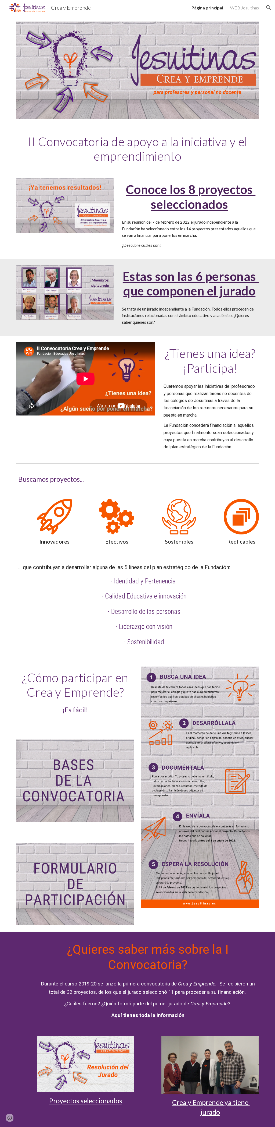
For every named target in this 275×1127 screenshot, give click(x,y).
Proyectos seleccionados (85, 1101)
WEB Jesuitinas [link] (244, 7)
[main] (137, 149)
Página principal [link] (207, 7)
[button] (268, 7)
